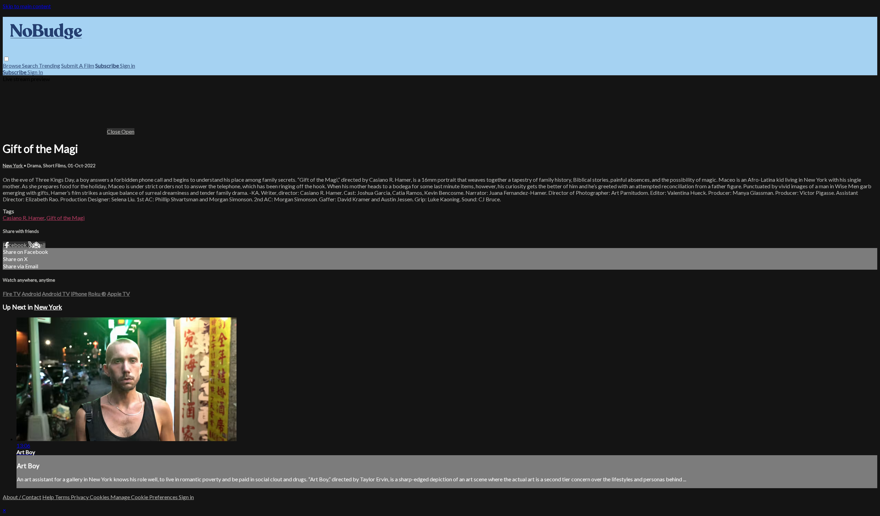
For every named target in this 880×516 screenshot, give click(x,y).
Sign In (35, 72)
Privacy (80, 497)
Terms (63, 497)
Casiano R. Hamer (23, 217)
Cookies (100, 497)
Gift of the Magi (65, 217)
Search (30, 65)
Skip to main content (27, 6)
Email (38, 245)
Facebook (15, 245)
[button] (6, 59)
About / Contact (22, 497)
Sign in (127, 65)
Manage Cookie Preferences (144, 497)
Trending (49, 65)
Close (114, 131)
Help (48, 497)
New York (13, 165)
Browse (12, 65)
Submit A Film (77, 65)
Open (127, 131)
